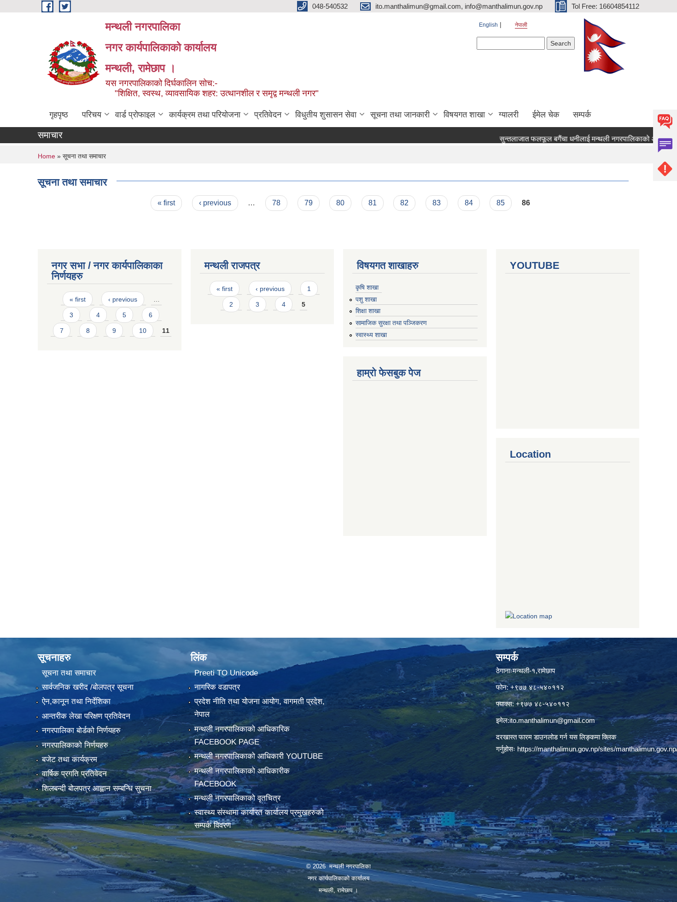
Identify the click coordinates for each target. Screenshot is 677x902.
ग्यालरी (509, 114)
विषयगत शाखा (464, 114)
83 (436, 203)
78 (276, 203)
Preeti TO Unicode (226, 673)
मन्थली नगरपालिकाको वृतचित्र (237, 798)
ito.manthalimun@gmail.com (552, 720)
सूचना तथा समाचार (69, 673)
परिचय (91, 114)
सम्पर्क (582, 114)
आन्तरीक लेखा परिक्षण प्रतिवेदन (86, 716)
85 (500, 203)
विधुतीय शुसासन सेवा (325, 114)
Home (46, 156)
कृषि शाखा (367, 287)
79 (308, 203)
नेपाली (521, 25)
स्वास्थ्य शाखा (371, 334)
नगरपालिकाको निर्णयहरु (75, 745)
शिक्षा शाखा (368, 310)
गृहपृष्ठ (58, 114)
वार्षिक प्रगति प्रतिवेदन (74, 773)
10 (142, 330)
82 (404, 203)
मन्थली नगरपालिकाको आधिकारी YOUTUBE (258, 756)
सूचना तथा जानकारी (400, 114)
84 (469, 203)
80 (340, 203)
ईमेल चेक (545, 114)
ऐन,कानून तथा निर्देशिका (76, 701)
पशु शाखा (366, 299)
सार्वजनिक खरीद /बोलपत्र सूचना (88, 687)
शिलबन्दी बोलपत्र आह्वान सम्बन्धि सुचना (97, 788)
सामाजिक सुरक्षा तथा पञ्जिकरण (391, 322)
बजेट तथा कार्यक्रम (69, 759)
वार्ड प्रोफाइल (135, 114)
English (488, 25)
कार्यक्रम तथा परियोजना (204, 114)
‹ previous (215, 203)
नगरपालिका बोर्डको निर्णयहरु (81, 730)
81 (372, 203)
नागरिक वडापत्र (217, 687)
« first (166, 203)
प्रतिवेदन (267, 114)
